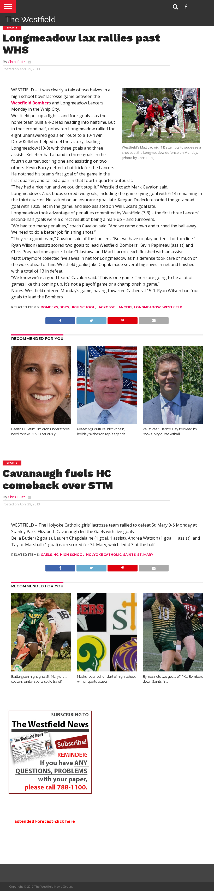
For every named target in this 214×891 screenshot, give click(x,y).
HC (56, 555)
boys (64, 307)
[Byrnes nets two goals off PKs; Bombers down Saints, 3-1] (173, 670)
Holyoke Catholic (104, 555)
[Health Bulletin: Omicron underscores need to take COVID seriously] (41, 422)
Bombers (49, 307)
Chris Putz (16, 61)
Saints (129, 555)
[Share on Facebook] (60, 319)
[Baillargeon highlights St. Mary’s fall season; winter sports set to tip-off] (41, 670)
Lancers (124, 307)
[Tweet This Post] (91, 319)
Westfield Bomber (30, 103)
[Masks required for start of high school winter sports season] (107, 670)
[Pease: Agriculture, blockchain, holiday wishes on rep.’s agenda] (107, 422)
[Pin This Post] (123, 319)
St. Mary (145, 555)
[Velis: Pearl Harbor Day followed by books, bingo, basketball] (173, 422)
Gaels (46, 555)
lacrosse (106, 307)
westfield (172, 307)
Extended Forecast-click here (45, 821)
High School (82, 307)
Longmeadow (147, 307)
